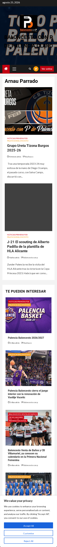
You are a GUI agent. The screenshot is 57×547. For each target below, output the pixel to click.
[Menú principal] (14, 69)
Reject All (28, 541)
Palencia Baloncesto (17, 141)
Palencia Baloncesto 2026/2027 (26, 337)
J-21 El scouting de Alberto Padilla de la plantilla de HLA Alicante (28, 246)
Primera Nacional (18, 421)
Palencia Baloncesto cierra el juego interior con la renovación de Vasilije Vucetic (28, 394)
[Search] (30, 69)
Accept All (28, 525)
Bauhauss (29, 156)
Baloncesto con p (30, 257)
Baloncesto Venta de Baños (23, 414)
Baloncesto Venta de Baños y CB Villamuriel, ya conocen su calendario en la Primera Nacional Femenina (27, 455)
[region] (28, 521)
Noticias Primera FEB (17, 138)
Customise (28, 533)
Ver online (47, 68)
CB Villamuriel (16, 417)
